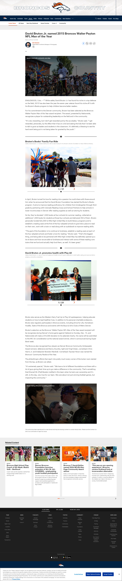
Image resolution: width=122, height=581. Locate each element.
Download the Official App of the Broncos (113, 525)
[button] (61, 76)
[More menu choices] (72, 18)
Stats (7, 532)
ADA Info (96, 531)
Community (65, 523)
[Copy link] (94, 43)
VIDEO (50, 515)
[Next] (74, 189)
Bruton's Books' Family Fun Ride (41, 141)
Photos (80, 537)
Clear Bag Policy (96, 518)
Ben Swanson (35, 42)
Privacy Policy (16, 579)
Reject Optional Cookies (93, 574)
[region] (61, 574)
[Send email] (90, 44)
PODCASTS (35, 515)
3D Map (96, 520)
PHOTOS (65, 515)
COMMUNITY (80, 515)
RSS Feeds (113, 538)
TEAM (7, 515)
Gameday (65, 518)
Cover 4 (22, 522)
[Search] (96, 18)
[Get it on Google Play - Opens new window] (66, 558)
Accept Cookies (108, 574)
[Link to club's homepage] (5, 18)
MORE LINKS (113, 515)
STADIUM (96, 515)
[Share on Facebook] (83, 44)
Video (80, 540)
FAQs (113, 520)
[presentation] (116, 499)
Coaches (7, 526)
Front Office (7, 529)
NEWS (21, 515)
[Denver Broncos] (61, 566)
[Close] (119, 574)
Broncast (35, 522)
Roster (7, 520)
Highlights (50, 518)
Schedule (7, 518)
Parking (96, 523)
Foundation (80, 526)
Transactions (7, 539)
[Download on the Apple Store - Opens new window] (54, 557)
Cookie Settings (78, 574)
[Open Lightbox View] (61, 171)
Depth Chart (7, 523)
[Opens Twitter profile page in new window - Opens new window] (33, 47)
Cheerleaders (65, 526)
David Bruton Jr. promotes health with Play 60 (48, 253)
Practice (65, 520)
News (80, 534)
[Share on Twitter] (87, 44)
